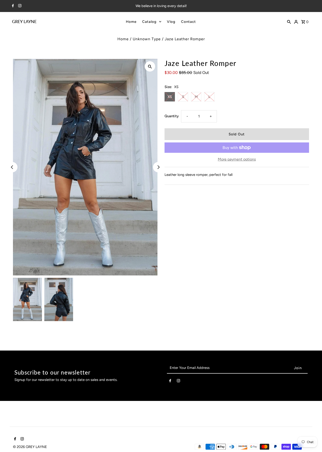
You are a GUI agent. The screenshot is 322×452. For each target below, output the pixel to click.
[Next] (158, 167)
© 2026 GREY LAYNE (30, 447)
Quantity (172, 116)
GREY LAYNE (24, 21)
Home (131, 22)
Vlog (171, 22)
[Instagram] (19, 6)
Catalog (149, 22)
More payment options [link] (237, 159)
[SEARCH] (289, 21)
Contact (188, 22)
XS (170, 97)
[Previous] (12, 167)
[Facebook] (12, 6)
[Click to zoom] (150, 66)
